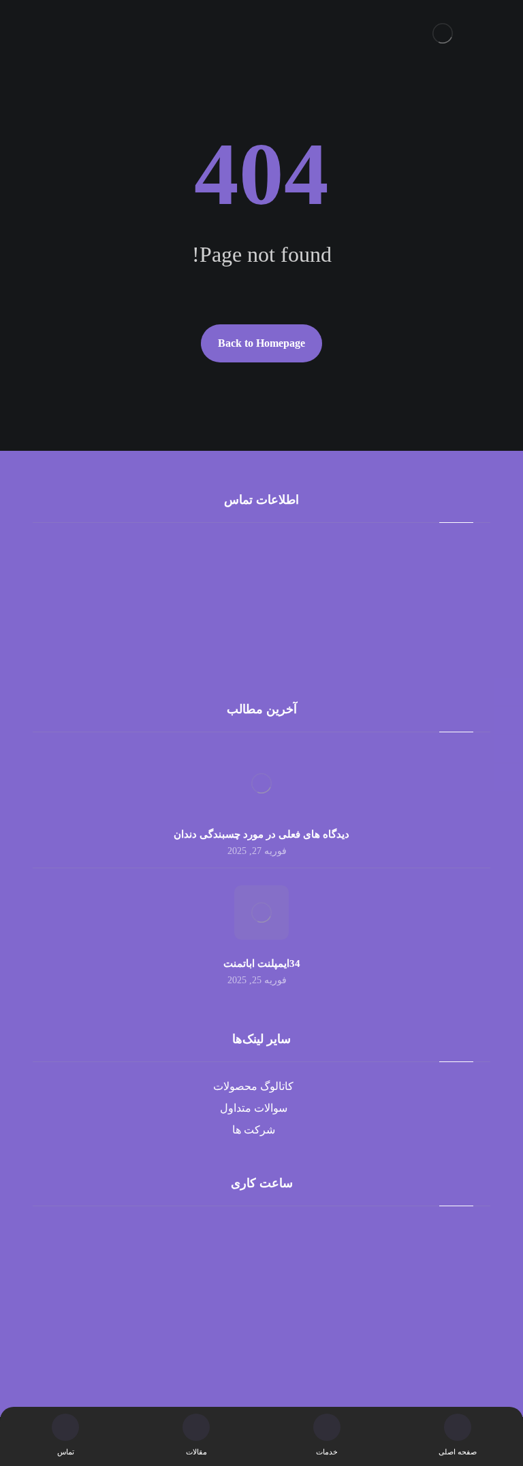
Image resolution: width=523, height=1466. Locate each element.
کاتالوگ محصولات (253, 1086)
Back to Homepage (261, 343)
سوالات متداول (253, 1108)
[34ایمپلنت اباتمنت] (261, 912)
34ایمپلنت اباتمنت (261, 963)
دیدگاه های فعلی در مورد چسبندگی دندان (261, 834)
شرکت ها (253, 1130)
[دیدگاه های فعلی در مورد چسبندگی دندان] (261, 783)
